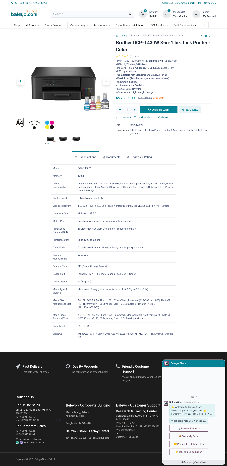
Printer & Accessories (174, 130)
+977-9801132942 (26, 416)
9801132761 (42, 3)
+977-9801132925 (25, 430)
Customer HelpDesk (126, 437)
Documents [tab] (113, 157)
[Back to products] (206, 36)
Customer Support (184, 3)
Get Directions (126, 430)
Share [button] (164, 117)
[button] (20, 81)
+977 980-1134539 (34, 442)
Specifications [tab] (87, 157)
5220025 (155, 426)
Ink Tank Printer (153, 130)
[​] (16, 420)
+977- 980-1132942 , (24, 3)
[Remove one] (120, 110)
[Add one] (135, 110)
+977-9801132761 (25, 434)
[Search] (130, 14)
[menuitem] (17, 25)
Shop (124, 35)
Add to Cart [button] (160, 110)
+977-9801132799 (125, 423)
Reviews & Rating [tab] (141, 157)
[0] (143, 14)
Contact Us (210, 3)
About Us (167, 3)
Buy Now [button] (191, 110)
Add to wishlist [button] (146, 117)
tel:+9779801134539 (28, 420)
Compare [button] (125, 117)
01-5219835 (142, 426)
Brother (191, 130)
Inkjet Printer (137, 130)
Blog (199, 3)
